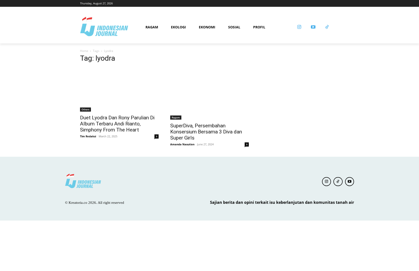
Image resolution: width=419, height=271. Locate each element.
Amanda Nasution (182, 144)
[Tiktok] (327, 27)
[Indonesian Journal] (111, 27)
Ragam (176, 117)
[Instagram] (299, 27)
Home (84, 51)
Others (85, 109)
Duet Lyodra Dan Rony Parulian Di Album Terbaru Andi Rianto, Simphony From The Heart (117, 124)
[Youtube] (313, 27)
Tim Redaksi (88, 136)
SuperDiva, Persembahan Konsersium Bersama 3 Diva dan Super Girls (206, 132)
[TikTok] (338, 181)
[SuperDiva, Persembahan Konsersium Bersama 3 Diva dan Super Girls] (209, 93)
